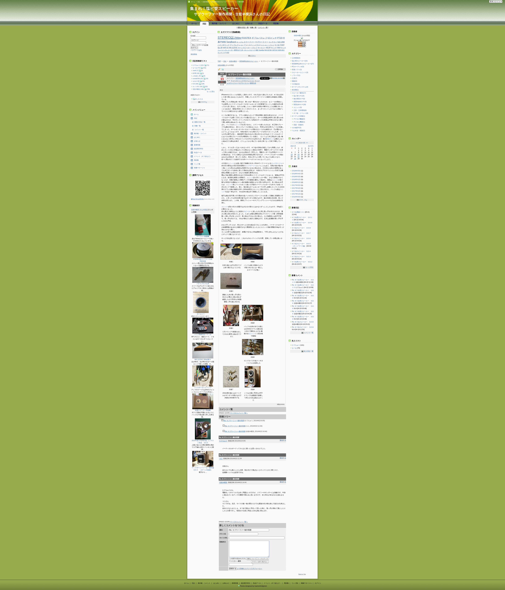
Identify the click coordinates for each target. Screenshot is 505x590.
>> (307, 143)
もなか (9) (196, 81)
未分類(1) (295, 90)
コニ (221, 458)
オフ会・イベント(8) (301, 113)
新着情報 (197, 145)
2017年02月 (296, 191)
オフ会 (277, 45)
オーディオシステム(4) (300, 87)
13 (292, 154)
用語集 (276, 23)
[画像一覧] (223, 69)
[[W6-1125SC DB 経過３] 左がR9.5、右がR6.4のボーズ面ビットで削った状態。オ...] (202, 358)
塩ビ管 (220, 47)
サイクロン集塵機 (202, 236)
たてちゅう (223, 441)
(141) (204, 68)
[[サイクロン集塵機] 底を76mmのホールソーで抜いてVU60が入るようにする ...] (203, 235)
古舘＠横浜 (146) (198, 89)
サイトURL (223, 538)
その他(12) (296, 84)
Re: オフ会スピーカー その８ (303, 322)
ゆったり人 (199, 99)
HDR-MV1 (281, 50)
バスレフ (254, 47)
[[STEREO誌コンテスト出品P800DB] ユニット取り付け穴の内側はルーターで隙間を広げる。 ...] (202, 258)
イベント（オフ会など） (202, 156)
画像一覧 (253, 27)
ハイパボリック (224, 45)
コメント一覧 (262, 27)
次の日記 (280, 78)
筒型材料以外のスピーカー (219, 1)
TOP (219, 61)
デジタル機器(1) (299, 122)
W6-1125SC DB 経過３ (203, 359)
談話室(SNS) (198, 149)
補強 (256, 50)
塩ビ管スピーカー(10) (299, 61)
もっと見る (211, 91)
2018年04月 (296, 174)
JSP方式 (274, 50)
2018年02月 (296, 179)
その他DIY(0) (296, 128)
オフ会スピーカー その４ (301, 251)
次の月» (311, 146)
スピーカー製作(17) (299, 93)
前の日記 (275, 78)
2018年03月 (296, 177)
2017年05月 (296, 185)
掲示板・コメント (219, 23)
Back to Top (302, 574)
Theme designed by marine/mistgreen (253, 586)
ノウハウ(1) (296, 75)
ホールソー (262, 47)
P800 (278, 47)
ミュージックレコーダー (226, 50)
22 (298, 157)
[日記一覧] (219, 69)
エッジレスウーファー (245, 42)
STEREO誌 (226, 37)
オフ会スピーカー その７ (301, 233)
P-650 (227, 52)
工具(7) (294, 78)
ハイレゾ (271, 45)
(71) (207, 65)
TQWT (282, 45)
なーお (294, 348)
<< (297, 143)
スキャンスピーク (249, 50)
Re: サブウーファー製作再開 (233, 421)
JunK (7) (195, 70)
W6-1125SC (233, 47)
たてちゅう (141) (198, 65)
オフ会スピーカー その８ (301, 228)
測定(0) (294, 81)
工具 (241, 50)
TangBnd (261, 50)
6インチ (283, 47)
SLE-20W (281, 42)
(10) (207, 78)
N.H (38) (195, 84)
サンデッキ (221, 52)
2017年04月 (296, 188)
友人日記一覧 (308, 351)
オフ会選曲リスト (298, 212)
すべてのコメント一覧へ (239, 413)
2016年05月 (296, 197)
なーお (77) (196, 68)
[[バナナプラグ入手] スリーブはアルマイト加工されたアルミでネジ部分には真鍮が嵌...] (202, 282)
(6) (204, 76)
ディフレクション (237, 45)
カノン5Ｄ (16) (197, 86)
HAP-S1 (226, 47)
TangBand (231, 42)
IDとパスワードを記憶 (200, 45)
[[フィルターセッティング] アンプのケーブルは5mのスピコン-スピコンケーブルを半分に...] (202, 386)
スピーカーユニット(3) (300, 72)
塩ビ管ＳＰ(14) (299, 96)
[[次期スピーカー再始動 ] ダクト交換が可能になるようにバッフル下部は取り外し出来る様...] (202, 409)
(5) (203, 73)
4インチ (274, 47)
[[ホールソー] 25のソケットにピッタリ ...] (201, 312)
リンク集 (197, 164)
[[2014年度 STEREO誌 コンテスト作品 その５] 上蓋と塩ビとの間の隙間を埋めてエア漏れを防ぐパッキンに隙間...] (203, 439)
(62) (206, 86)
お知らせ (249, 23)
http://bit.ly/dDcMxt (198, 199)
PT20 (279, 38)
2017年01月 (296, 194)
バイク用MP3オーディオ (202, 334)
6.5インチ (272, 38)
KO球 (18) (196, 73)
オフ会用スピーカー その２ (302, 262)
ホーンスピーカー (244, 47)
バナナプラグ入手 (202, 284)
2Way (237, 37)
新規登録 (194, 54)
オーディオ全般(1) (298, 116)
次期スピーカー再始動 (203, 410)
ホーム (193, 1)
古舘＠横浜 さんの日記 (199, 210)
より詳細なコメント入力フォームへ (249, 568)
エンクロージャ (276, 163)
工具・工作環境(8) (300, 110)
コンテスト (272, 42)
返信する (283, 440)
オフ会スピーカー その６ (301, 238)
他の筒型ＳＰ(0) (299, 99)
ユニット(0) (298, 107)
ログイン (318, 583)
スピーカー (247, 211)
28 (295, 159)
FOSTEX (246, 38)
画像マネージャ (199, 168)
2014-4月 (302, 143)
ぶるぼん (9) (197, 76)
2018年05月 (296, 171)
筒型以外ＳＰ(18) (300, 104)
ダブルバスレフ (259, 38)
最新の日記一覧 (243, 27)
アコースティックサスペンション (256, 45)
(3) (202, 70)
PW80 (223, 42)
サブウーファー (261, 42)
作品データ (262, 23)
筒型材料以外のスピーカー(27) (303, 64)
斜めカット (270, 139)
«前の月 (293, 146)
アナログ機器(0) (299, 119)
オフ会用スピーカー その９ (302, 223)
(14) (203, 81)
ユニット (237, 125)
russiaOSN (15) (198, 78)
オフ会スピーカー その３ (301, 256)
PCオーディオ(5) (298, 67)
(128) (202, 84)
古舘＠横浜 (205, 1)
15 (298, 154)
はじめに (236, 23)
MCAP (268, 47)
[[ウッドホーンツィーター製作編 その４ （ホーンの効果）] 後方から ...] (202, 466)
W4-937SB (268, 50)
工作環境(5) (296, 58)
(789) (208, 89)
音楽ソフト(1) (297, 69)
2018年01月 (296, 182)
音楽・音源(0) (298, 125)
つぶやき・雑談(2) (298, 130)
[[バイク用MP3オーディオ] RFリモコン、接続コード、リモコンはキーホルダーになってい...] (202, 333)
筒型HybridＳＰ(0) (300, 102)
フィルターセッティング (202, 387)
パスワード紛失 (196, 50)
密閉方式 (237, 50)
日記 (198, 1)
